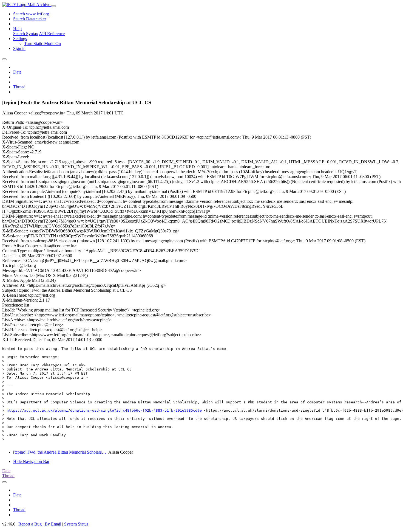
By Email (53, 524)
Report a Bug (30, 524)
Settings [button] (20, 38)
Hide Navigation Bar (31, 461)
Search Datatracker (29, 18)
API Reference (52, 33)
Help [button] (17, 28)
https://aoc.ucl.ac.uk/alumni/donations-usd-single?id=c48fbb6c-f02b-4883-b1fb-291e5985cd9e (104, 410)
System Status (76, 524)
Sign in (19, 48)
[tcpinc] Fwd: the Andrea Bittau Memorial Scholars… (59, 452)
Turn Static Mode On (42, 43)
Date (17, 72)
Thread (19, 87)
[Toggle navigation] (53, 6)
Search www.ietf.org (31, 14)
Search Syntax (25, 33)
